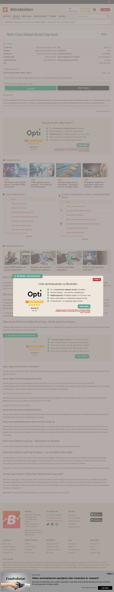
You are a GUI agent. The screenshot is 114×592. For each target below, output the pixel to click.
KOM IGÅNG (84, 306)
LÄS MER (105, 588)
